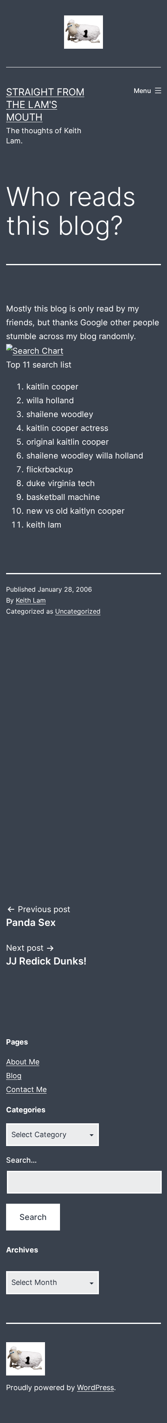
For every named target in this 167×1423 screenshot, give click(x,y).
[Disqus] (83, 760)
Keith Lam (31, 600)
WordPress (95, 1387)
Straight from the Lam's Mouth (45, 104)
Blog (13, 1075)
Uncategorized (78, 611)
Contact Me (26, 1089)
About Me (22, 1062)
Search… (21, 1160)
